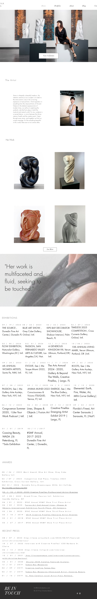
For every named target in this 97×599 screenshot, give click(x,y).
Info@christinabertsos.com (42, 588)
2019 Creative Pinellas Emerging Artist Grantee (52, 515)
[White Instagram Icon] (80, 593)
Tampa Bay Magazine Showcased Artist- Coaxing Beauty (55, 572)
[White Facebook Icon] (77, 593)
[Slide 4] (52, 57)
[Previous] (10, 36)
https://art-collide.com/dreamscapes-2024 (14, 488)
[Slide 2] (49, 57)
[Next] (87, 36)
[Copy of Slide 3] (44, 57)
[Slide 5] (47, 57)
